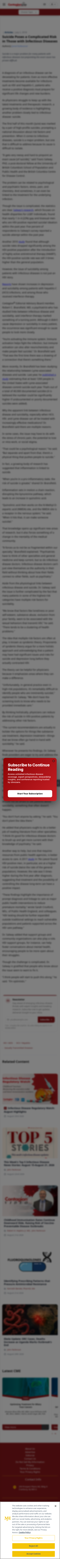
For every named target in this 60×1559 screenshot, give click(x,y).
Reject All (33, 1546)
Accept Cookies (33, 1554)
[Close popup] (53, 761)
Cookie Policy (25, 1532)
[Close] (55, 1506)
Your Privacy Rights (33, 1538)
